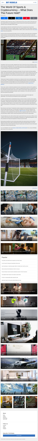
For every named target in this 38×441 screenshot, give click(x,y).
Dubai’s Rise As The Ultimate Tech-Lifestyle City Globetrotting (15, 393)
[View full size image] (19, 50)
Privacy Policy (5, 418)
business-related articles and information (19, 127)
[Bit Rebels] (11, 3)
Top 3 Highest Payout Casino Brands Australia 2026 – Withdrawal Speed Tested (6, 405)
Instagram (4, 428)
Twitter (4, 426)
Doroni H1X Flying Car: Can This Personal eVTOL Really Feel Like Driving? (18, 367)
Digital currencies (23, 110)
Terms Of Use (5, 419)
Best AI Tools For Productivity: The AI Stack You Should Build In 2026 (17, 305)
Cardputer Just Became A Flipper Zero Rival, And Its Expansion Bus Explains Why (31, 405)
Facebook (4, 425)
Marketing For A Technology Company (10, 239)
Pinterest (4, 427)
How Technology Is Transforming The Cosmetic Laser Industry (15, 226)
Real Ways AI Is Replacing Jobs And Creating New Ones (14, 341)
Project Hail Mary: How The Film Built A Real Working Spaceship (19, 405)
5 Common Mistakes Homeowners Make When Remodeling (15, 379)
